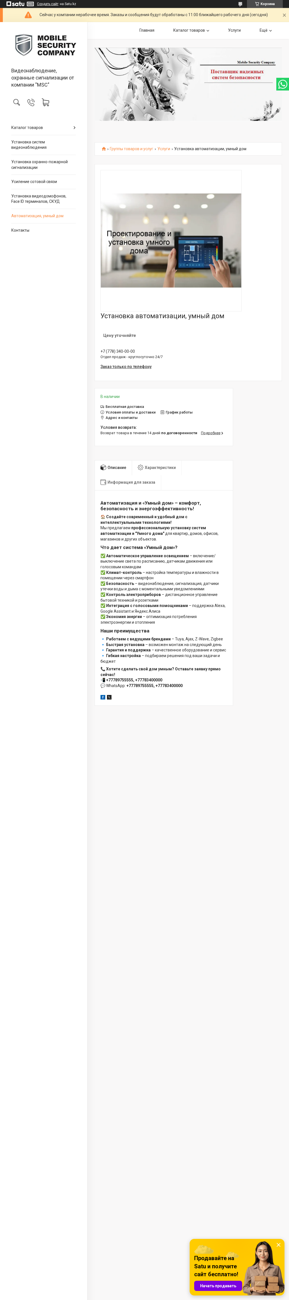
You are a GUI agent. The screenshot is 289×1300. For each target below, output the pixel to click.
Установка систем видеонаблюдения (29, 145)
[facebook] (102, 698)
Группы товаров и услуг (131, 149)
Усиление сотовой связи (34, 181)
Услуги (234, 30)
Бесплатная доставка (125, 406)
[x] (109, 698)
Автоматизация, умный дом (37, 216)
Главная (146, 30)
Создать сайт (47, 4)
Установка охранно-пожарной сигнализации (39, 165)
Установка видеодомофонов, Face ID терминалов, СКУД (38, 199)
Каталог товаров (27, 127)
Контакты (20, 230)
